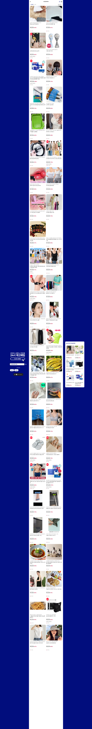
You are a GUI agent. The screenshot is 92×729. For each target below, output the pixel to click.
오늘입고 (12, 370)
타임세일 (16, 370)
